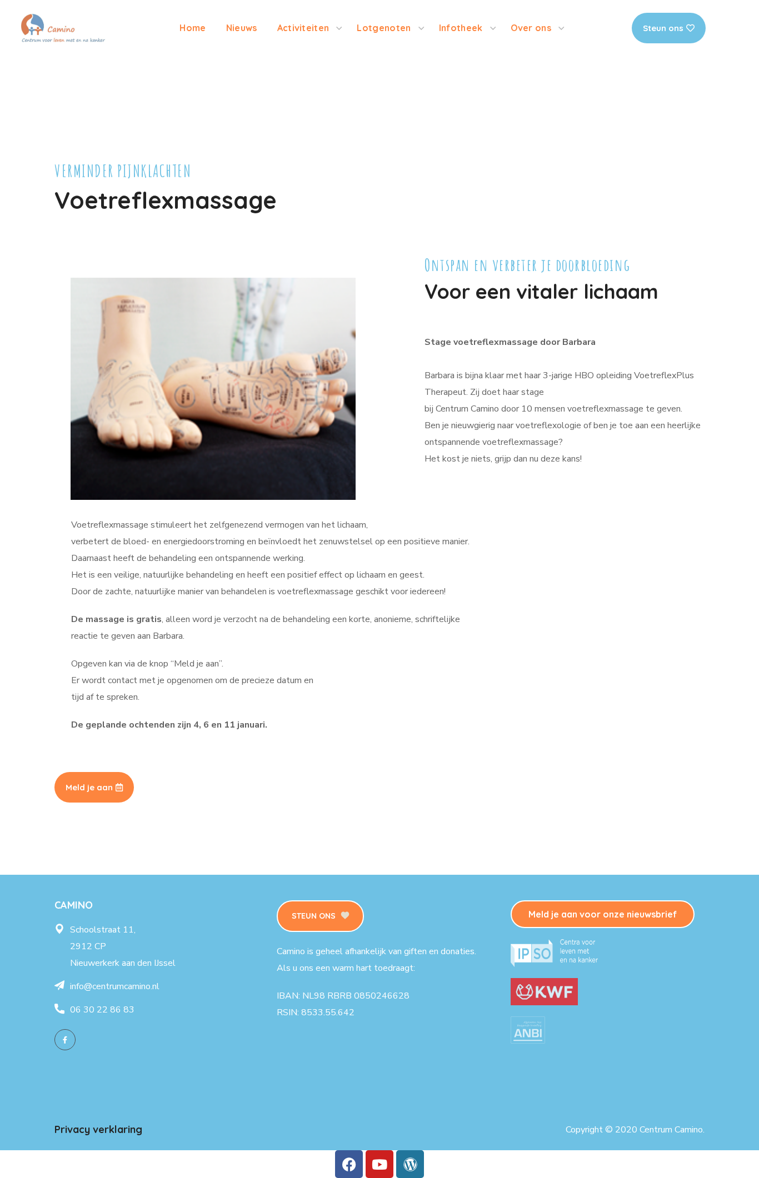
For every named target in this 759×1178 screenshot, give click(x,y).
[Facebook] (65, 1039)
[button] (320, 916)
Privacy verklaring (98, 1129)
